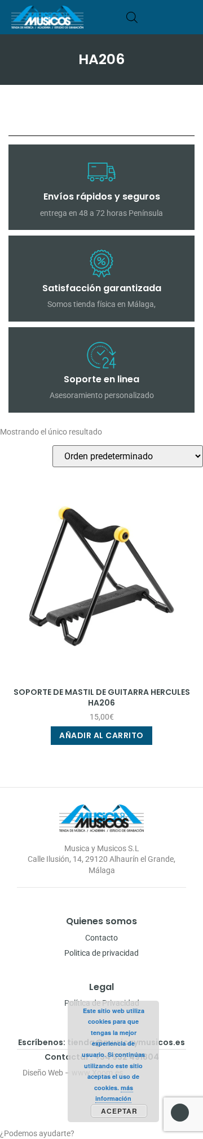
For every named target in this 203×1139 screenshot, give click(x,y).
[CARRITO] (149, 17)
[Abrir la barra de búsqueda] (132, 17)
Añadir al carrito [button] (101, 735)
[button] (188, 17)
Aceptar (119, 1111)
